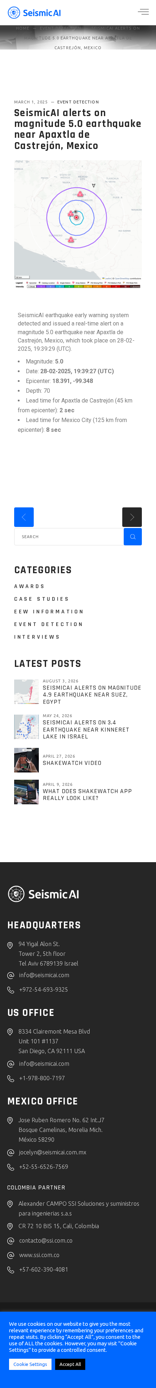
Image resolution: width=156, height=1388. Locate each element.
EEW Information (49, 612)
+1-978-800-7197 (42, 1078)
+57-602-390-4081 (43, 1269)
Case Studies (42, 599)
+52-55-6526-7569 (43, 1166)
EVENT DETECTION (61, 28)
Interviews (37, 637)
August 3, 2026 (60, 681)
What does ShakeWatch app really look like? (87, 794)
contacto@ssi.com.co (46, 1240)
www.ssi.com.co (39, 1255)
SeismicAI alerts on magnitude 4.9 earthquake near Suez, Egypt (92, 695)
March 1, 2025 (31, 102)
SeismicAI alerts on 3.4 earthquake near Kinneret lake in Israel (86, 730)
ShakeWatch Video (72, 763)
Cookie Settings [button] (30, 1364)
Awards (30, 586)
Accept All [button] (70, 1364)
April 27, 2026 (59, 756)
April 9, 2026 (58, 784)
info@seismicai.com (44, 975)
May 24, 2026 (57, 716)
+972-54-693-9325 (43, 989)
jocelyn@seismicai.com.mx (52, 1152)
